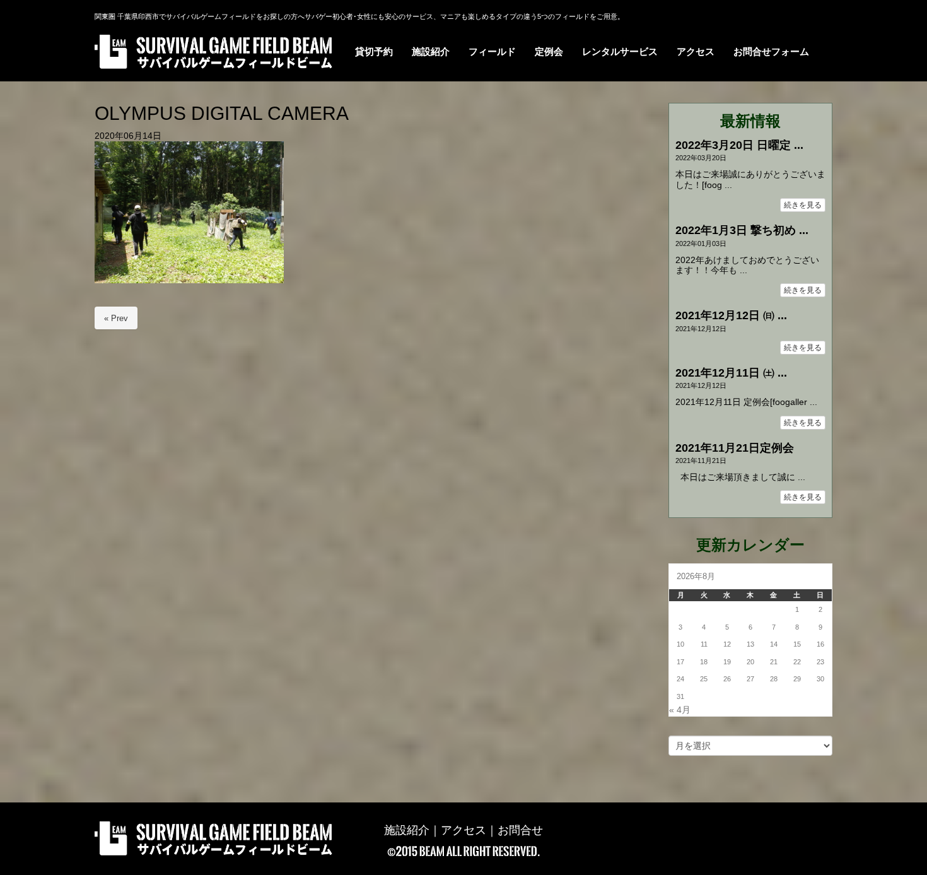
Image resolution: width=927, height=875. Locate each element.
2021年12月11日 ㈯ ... (731, 373)
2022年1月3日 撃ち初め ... (741, 230)
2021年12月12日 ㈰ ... (731, 315)
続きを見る (803, 205)
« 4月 (680, 710)
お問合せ (520, 830)
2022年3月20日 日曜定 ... (739, 145)
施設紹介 (406, 830)
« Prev (116, 318)
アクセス (463, 830)
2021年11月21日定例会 (734, 448)
